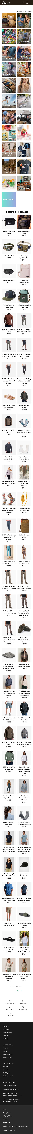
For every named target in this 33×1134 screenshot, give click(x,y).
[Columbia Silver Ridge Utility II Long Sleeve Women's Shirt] (24, 758)
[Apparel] (24, 18)
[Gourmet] (24, 67)
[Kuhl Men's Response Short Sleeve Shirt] (24, 889)
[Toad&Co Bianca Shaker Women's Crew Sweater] (24, 682)
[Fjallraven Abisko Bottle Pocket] (24, 499)
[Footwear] (9, 50)
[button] (6, 2)
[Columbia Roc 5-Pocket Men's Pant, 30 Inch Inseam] (24, 601)
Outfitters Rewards (8, 1076)
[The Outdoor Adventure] (9, 163)
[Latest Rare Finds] (9, 180)
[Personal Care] (24, 98)
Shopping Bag (23, 1009)
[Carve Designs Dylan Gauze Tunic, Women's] (9, 965)
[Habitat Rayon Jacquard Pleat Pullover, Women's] (24, 938)
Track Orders (10, 1009)
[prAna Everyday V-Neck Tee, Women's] (9, 864)
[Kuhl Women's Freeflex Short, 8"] (9, 914)
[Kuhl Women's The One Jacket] (9, 758)
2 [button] (17, 991)
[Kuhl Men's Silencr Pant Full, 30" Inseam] (9, 577)
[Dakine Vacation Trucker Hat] (9, 296)
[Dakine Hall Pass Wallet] (24, 526)
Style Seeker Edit (7, 1032)
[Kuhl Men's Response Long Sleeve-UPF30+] (24, 733)
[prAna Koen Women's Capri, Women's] (9, 786)
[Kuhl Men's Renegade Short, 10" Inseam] (9, 708)
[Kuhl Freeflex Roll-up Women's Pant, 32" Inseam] (24, 369)
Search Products (10, 1003)
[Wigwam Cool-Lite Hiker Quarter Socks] (24, 813)
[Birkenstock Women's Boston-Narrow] (24, 628)
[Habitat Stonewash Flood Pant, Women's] (9, 552)
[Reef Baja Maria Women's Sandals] (9, 938)
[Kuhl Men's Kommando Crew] (9, 447)
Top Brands (6, 1035)
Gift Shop (5, 1039)
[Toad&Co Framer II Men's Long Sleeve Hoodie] (9, 682)
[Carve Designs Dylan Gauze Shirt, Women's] (24, 965)
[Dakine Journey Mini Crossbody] (24, 296)
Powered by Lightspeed (9, 1130)
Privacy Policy (6, 1113)
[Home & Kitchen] (9, 83)
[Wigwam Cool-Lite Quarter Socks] (24, 447)
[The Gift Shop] (24, 130)
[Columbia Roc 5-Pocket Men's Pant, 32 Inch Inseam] (9, 628)
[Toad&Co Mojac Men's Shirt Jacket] (24, 655)
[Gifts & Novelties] (9, 67)
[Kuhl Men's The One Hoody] (9, 733)
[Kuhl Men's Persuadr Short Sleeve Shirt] (9, 889)
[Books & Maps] (24, 33)
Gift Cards (10, 1016)
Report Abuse (6, 1122)
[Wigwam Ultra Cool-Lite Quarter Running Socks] (24, 421)
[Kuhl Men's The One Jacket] (9, 421)
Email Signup (6, 1073)
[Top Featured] (24, 180)
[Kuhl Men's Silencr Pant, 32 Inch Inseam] (24, 577)
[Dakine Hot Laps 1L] (9, 271)
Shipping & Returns (8, 1116)
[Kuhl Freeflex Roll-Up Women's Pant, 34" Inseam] (9, 526)
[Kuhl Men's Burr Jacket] (24, 396)
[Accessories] (9, 18)
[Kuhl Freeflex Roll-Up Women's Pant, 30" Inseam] (9, 369)
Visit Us (5, 1051)
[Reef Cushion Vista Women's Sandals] (9, 396)
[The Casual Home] (9, 147)
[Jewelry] (24, 83)
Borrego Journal (7, 1057)
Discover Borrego (7, 1054)
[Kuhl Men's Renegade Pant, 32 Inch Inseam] (9, 345)
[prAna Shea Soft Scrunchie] (9, 813)
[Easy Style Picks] (24, 147)
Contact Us (6, 1119)
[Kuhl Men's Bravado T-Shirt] (9, 320)
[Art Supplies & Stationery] (9, 33)
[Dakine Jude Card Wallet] (9, 222)
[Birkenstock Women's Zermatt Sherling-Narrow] (9, 655)
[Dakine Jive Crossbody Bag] (24, 271)
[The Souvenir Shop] (24, 163)
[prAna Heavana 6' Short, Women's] (24, 552)
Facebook (5, 1070)
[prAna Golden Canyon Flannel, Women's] (24, 786)
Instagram (5, 1066)
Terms (4, 1109)
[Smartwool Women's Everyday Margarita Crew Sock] (9, 499)
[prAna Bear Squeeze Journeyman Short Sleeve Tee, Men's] (24, 838)
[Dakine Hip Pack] (9, 246)
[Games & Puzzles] (24, 50)
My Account (23, 1003)
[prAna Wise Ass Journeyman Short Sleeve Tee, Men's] (9, 838)
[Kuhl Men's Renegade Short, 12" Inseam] (24, 345)
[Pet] (9, 114)
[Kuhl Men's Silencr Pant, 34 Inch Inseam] (9, 601)
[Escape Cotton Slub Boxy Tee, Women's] (9, 472)
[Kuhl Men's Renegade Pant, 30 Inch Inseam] (24, 320)
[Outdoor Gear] (9, 98)
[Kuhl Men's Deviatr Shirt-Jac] (24, 708)
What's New (6, 1029)
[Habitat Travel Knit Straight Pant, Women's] (24, 472)
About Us (5, 1048)
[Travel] (24, 114)
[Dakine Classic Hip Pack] (24, 222)
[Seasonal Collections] (9, 130)
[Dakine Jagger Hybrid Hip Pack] (24, 246)
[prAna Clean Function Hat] (24, 864)
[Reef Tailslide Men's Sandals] (24, 914)
